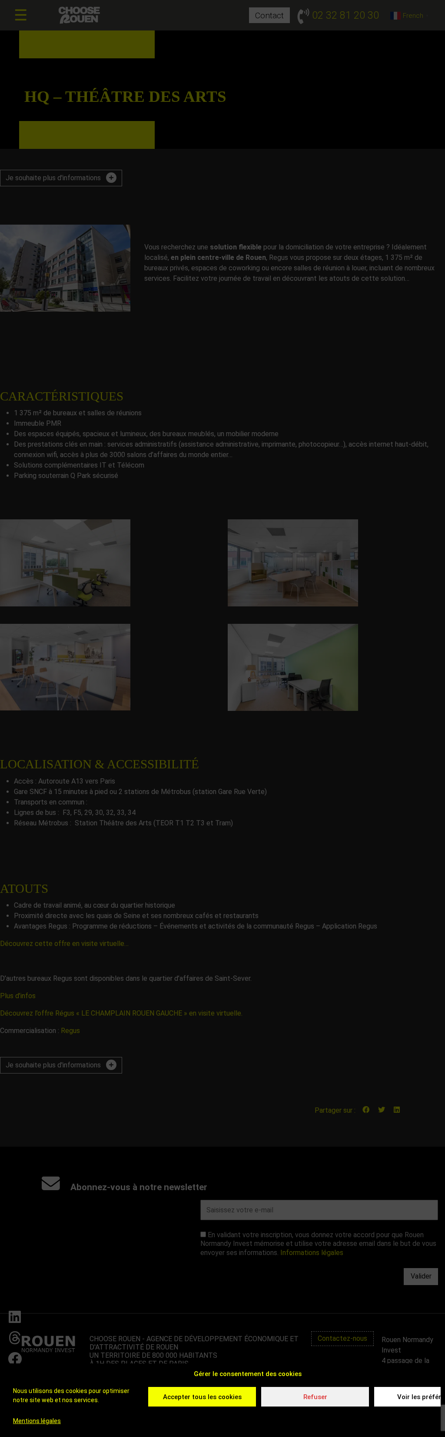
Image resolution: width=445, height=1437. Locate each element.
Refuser (315, 1397)
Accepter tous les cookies (202, 1397)
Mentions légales (37, 1420)
